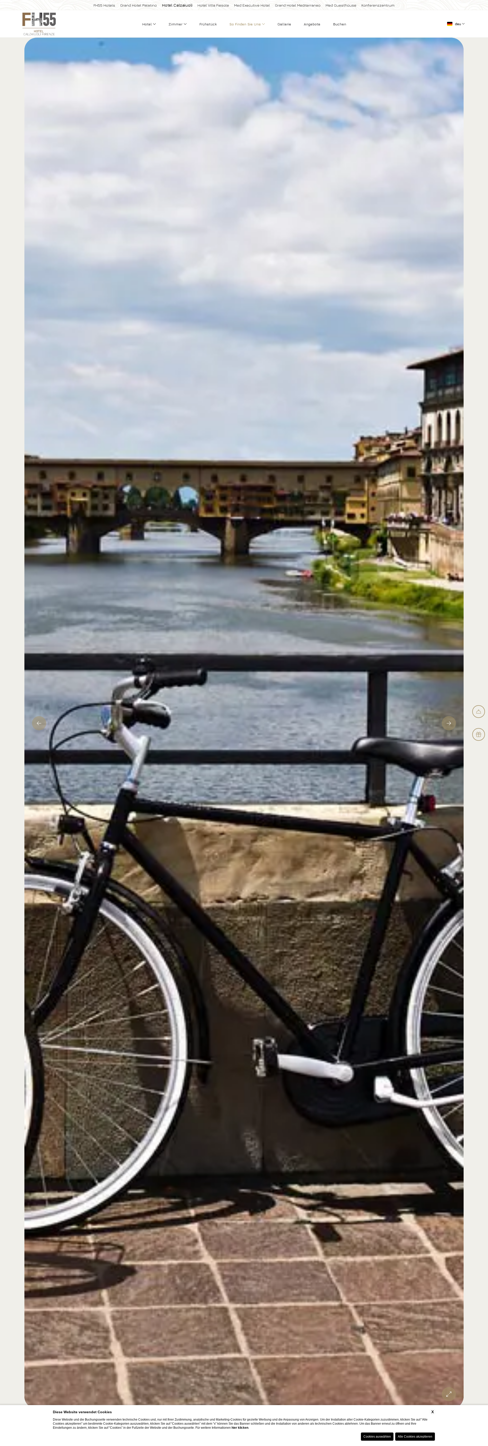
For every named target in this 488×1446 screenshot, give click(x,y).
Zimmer (176, 24)
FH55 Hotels (104, 5)
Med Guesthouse (341, 5)
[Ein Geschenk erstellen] (478, 734)
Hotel (147, 24)
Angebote (312, 24)
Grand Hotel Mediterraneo (298, 5)
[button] (39, 723)
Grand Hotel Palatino (138, 5)
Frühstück (208, 24)
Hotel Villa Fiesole (213, 5)
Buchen (339, 24)
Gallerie (284, 24)
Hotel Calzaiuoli (177, 5)
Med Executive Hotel (252, 5)
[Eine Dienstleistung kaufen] (478, 711)
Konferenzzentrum (377, 5)
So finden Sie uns (245, 24)
